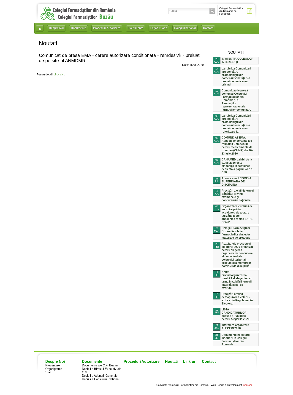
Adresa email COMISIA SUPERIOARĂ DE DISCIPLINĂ (236, 181)
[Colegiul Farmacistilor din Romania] (78, 19)
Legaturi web (158, 28)
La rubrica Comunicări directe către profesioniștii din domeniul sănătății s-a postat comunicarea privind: (236, 76)
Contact (208, 28)
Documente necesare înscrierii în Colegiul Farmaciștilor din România (236, 339)
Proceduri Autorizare (106, 28)
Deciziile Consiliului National (100, 379)
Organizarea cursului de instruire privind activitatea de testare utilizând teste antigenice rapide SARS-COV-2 (237, 214)
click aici (59, 74)
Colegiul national (185, 28)
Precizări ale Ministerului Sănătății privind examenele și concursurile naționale (238, 195)
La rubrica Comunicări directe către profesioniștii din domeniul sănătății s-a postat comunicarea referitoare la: (236, 123)
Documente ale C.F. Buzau (100, 365)
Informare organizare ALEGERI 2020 (235, 326)
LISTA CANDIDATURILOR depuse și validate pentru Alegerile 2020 (236, 314)
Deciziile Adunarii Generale (99, 375)
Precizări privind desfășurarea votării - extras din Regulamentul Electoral (237, 298)
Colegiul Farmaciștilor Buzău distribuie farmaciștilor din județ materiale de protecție (236, 233)
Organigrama (53, 369)
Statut (49, 372)
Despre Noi (56, 28)
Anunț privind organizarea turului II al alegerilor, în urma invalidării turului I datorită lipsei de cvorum (237, 280)
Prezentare (52, 365)
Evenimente (135, 28)
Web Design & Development (226, 385)
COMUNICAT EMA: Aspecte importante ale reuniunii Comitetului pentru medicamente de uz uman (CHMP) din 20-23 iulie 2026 (237, 145)
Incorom (247, 385)
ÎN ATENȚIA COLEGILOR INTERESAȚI (237, 60)
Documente (78, 28)
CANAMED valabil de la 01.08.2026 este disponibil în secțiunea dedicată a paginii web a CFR (237, 166)
